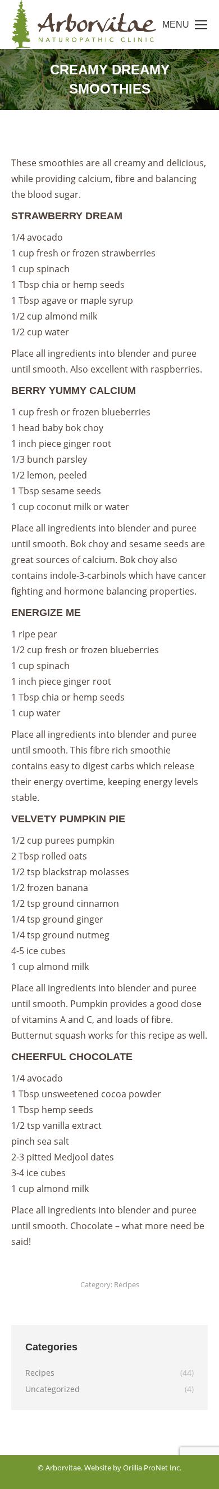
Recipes (126, 1284)
